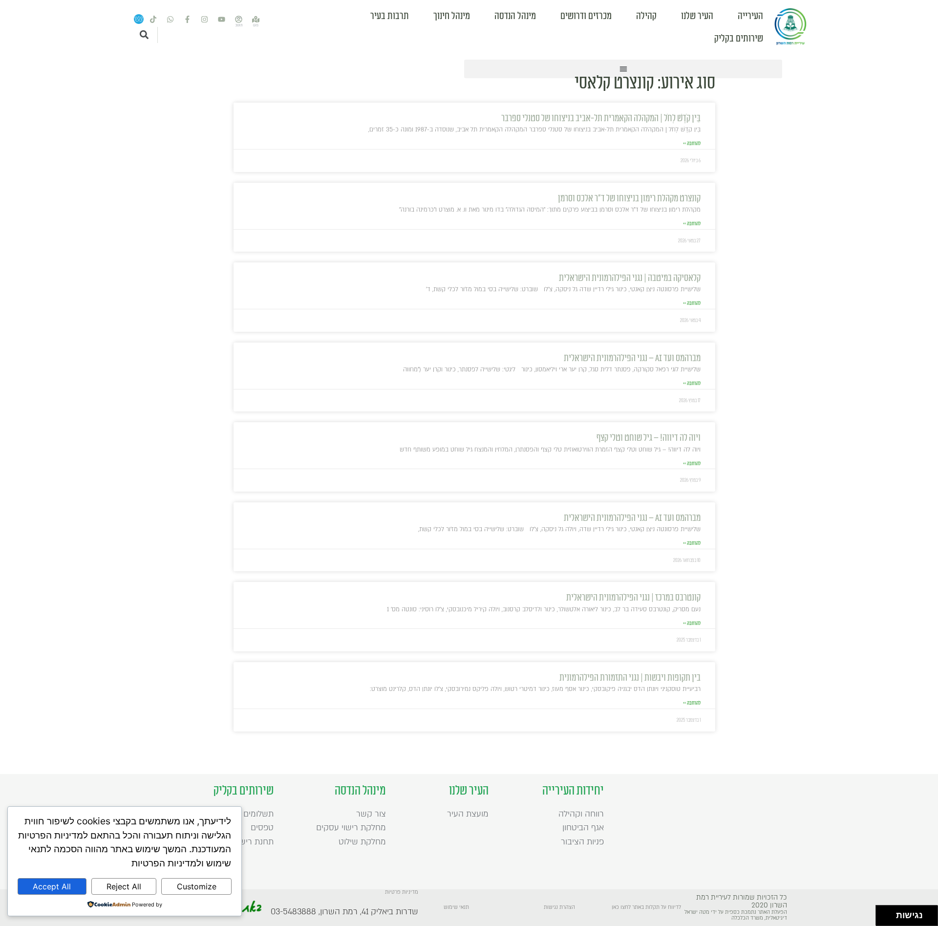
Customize (196, 886)
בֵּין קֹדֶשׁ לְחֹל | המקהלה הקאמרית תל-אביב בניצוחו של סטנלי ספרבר (601, 118)
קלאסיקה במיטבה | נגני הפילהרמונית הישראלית (630, 278)
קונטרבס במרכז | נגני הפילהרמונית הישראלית (633, 597)
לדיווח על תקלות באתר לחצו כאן (646, 907)
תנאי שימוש (456, 907)
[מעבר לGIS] (256, 19)
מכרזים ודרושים (586, 16)
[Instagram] (204, 19)
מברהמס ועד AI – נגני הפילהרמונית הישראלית (632, 358)
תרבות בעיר (389, 16)
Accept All (52, 886)
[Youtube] (221, 19)
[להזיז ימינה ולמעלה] (889, 913)
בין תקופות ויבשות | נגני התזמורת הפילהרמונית (630, 678)
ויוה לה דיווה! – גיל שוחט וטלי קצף (649, 438)
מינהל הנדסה (515, 16)
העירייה (750, 16)
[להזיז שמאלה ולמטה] (883, 918)
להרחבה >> (692, 143)
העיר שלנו (697, 16)
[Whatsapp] (170, 19)
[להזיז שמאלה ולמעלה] (883, 913)
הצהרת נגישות (559, 907)
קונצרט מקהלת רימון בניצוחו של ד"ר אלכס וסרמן (629, 198)
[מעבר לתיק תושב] (239, 19)
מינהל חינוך (451, 16)
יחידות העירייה (573, 790)
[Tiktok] (153, 19)
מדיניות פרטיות (401, 892)
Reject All (124, 886)
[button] (623, 69)
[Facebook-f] (187, 19)
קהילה (646, 16)
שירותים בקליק (738, 38)
